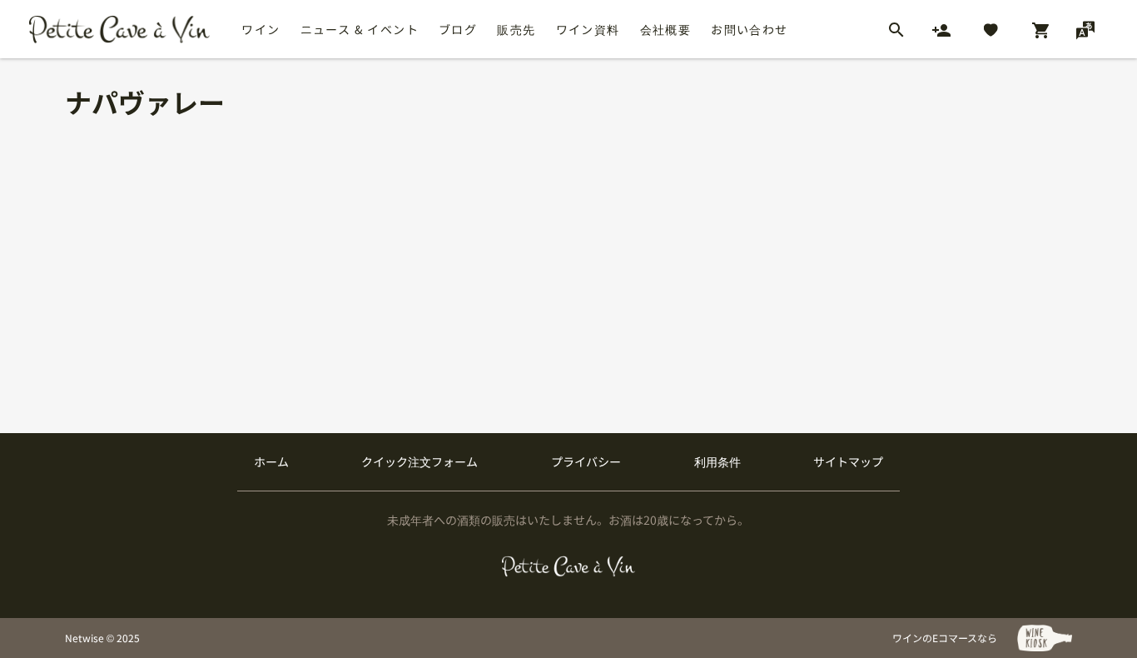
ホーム (271, 461)
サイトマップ (848, 461)
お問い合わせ (749, 29)
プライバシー (586, 461)
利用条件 (717, 461)
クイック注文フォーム (419, 461)
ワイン (260, 29)
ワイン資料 (588, 29)
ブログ (458, 29)
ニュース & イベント (359, 29)
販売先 (516, 29)
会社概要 (666, 29)
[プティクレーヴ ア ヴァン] (569, 566)
